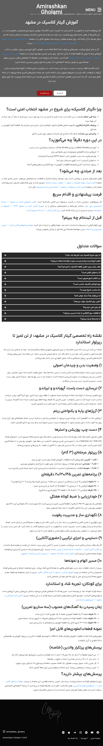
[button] (51, 255)
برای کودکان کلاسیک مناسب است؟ (87, 284)
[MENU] (99, 10)
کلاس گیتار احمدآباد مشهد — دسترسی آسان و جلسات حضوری (47, 553)
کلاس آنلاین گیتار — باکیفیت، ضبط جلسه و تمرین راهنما (75, 549)
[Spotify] (86, 732)
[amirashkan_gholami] (4, 731)
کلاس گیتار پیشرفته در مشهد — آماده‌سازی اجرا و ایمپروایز (61, 187)
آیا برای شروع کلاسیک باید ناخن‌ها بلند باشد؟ (83, 255)
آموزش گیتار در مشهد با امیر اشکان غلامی (55, 572)
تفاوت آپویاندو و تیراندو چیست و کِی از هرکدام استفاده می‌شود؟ (76, 261)
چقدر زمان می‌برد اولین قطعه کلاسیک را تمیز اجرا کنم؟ (79, 267)
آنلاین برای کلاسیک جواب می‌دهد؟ (87, 302)
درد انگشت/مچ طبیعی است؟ (89, 278)
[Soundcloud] (74, 732)
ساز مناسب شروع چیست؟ (90, 290)
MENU (90, 10)
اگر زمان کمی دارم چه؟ (92, 307)
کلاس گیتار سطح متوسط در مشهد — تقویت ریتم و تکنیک (70, 182)
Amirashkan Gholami (51, 9)
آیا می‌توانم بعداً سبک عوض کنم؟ (87, 296)
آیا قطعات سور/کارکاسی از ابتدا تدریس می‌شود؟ (82, 313)
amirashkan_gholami (15, 732)
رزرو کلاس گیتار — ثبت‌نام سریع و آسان (43, 210)
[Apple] (68, 732)
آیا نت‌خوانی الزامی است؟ (91, 273)
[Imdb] (63, 732)
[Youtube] (92, 732)
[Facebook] (97, 732)
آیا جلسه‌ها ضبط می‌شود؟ (90, 319)
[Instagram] (80, 732)
